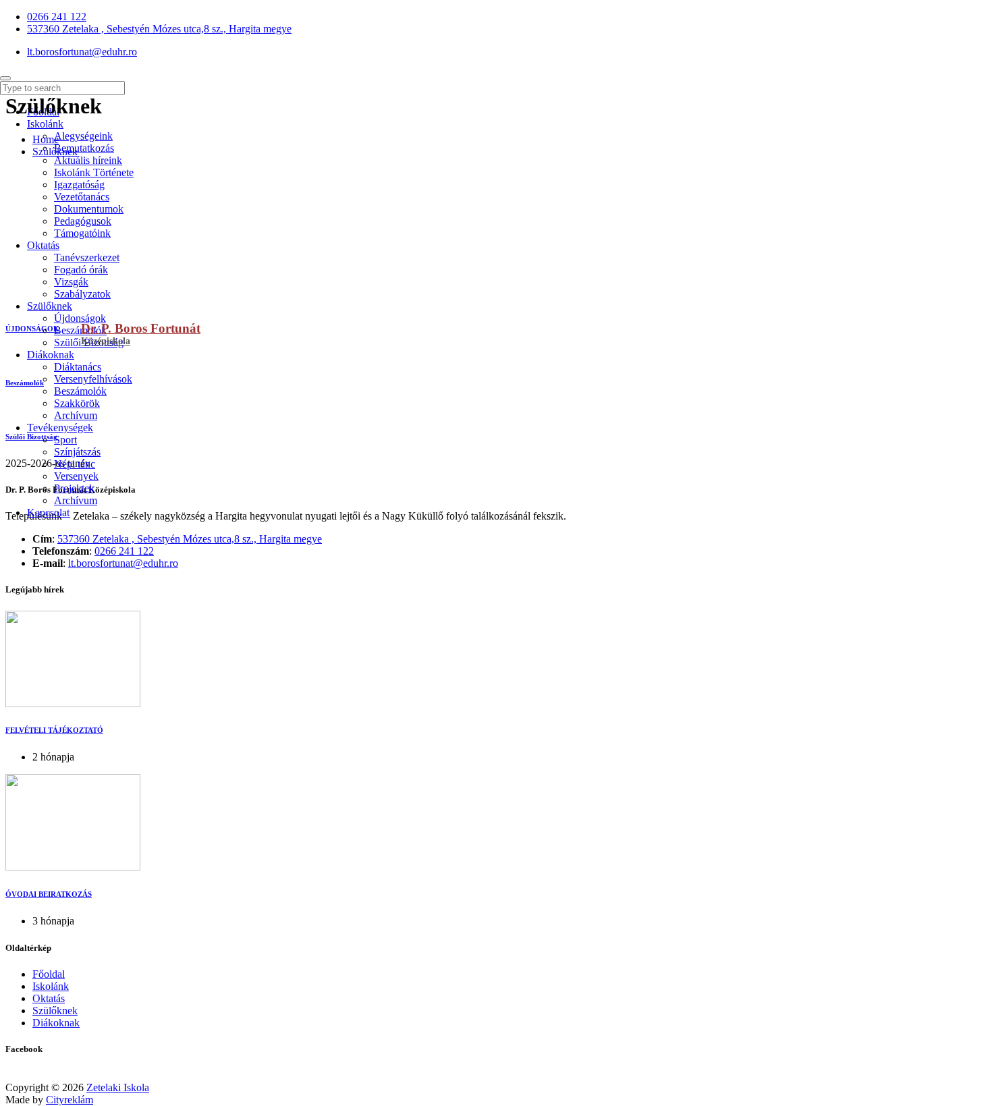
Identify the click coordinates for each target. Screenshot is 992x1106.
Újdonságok (80, 318)
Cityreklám (69, 1099)
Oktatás (48, 998)
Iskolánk (50, 986)
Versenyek (76, 476)
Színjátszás (77, 452)
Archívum (75, 415)
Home (45, 139)
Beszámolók (80, 330)
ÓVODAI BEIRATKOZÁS (48, 894)
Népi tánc (74, 464)
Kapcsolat (48, 512)
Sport (65, 439)
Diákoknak (50, 354)
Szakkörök (77, 403)
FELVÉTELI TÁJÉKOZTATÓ (54, 730)
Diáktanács (77, 366)
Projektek (74, 488)
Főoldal (48, 974)
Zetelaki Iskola (117, 1087)
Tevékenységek (60, 427)
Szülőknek (49, 306)
